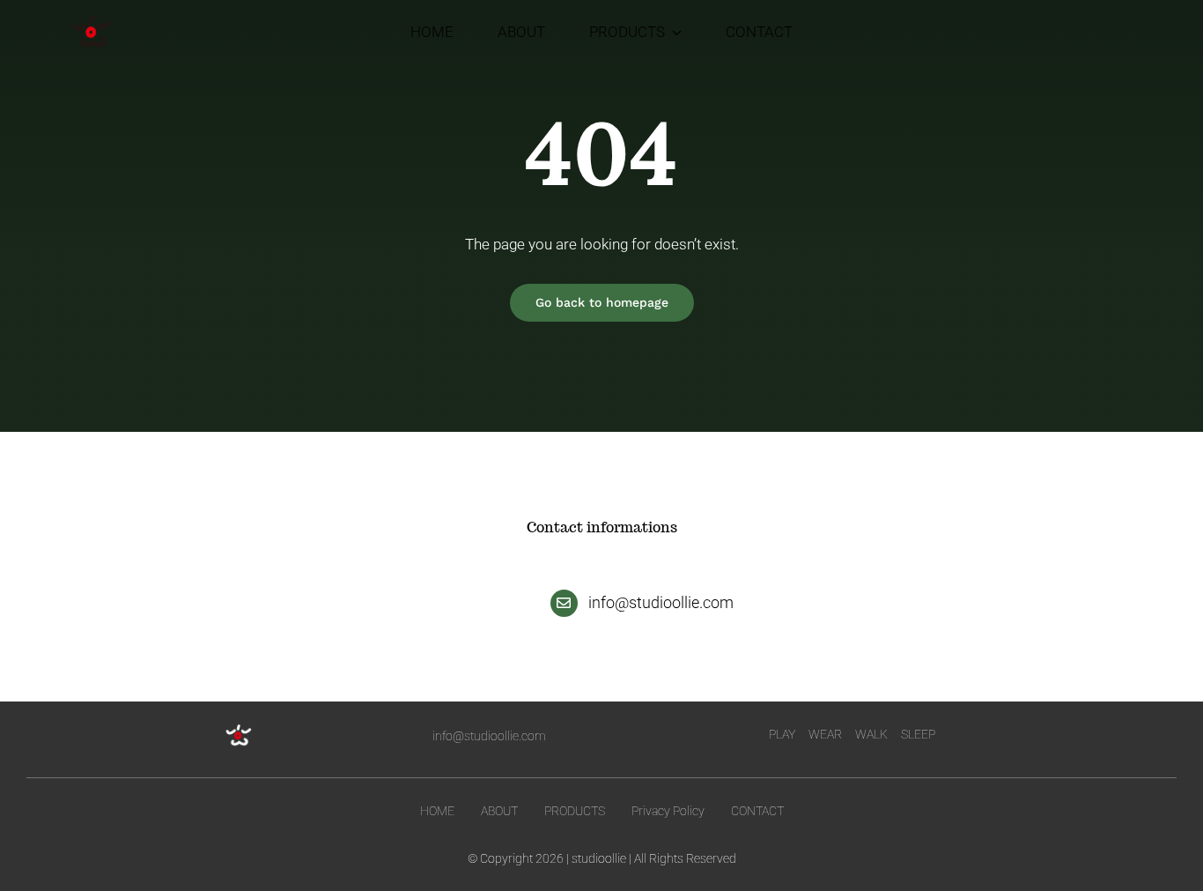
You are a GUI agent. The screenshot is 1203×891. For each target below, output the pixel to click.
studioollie (599, 858)
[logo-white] (238, 729)
